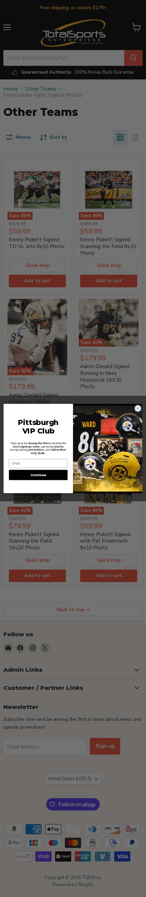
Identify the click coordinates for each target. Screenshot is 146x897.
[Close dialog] (138, 408)
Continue (38, 475)
